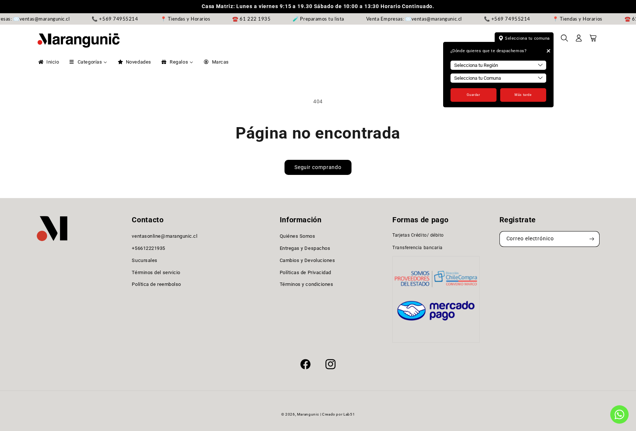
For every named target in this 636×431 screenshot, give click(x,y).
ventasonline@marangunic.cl (164, 236)
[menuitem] (48, 62)
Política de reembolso (156, 284)
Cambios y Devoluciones (307, 260)
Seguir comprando (318, 167)
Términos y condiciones (306, 284)
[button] (564, 40)
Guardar (473, 95)
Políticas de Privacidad (305, 272)
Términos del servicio (156, 272)
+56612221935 (148, 248)
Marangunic (308, 414)
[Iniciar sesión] (579, 40)
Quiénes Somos (297, 236)
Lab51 (349, 414)
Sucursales (144, 260)
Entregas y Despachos (305, 248)
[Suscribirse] (591, 239)
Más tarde (523, 95)
